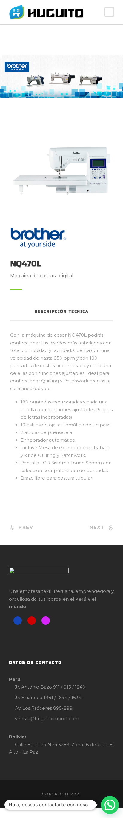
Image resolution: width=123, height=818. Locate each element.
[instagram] (45, 620)
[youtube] (31, 620)
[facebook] (17, 620)
